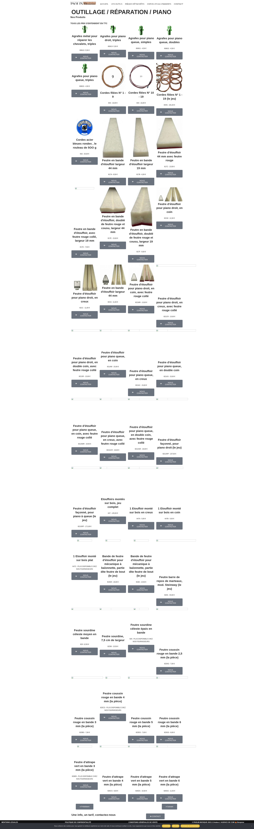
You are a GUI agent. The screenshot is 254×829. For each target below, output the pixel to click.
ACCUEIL (104, 4)
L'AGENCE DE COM (226, 822)
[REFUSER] (252, 826)
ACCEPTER (166, 826)
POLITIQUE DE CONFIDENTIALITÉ (78, 822)
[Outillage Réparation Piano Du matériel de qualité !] (83, 4)
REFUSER (176, 826)
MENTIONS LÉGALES (9, 822)
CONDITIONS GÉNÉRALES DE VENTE (143, 822)
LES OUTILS (116, 4)
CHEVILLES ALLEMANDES (159, 4)
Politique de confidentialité (190, 826)
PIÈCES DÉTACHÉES (134, 4)
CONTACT (178, 4)
